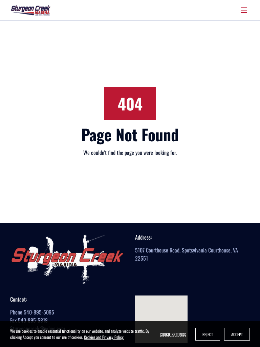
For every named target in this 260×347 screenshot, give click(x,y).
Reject (207, 334)
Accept (237, 334)
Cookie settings (173, 334)
